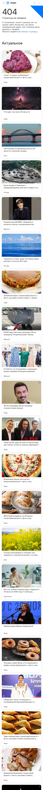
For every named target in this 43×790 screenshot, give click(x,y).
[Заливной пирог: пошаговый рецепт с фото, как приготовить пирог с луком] (21, 288)
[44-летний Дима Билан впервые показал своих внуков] (21, 398)
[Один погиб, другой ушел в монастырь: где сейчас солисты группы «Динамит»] (21, 434)
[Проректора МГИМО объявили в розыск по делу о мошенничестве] (21, 214)
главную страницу (29, 31)
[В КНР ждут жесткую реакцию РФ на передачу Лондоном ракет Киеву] (21, 324)
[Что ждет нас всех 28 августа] (21, 104)
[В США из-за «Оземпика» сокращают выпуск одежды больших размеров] (21, 361)
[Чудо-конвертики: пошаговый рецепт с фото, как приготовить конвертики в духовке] (21, 728)
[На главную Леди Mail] (12, 3)
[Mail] (7, 3)
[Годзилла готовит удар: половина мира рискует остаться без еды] (21, 251)
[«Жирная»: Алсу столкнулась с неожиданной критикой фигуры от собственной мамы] (21, 692)
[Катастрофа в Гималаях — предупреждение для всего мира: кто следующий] (21, 177)
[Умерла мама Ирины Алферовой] (21, 618)
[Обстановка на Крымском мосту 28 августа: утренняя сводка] (21, 141)
